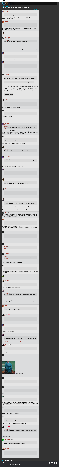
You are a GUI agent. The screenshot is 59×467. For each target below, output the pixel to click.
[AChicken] (3, 22)
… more (7, 258)
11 (37, 9)
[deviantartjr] (3, 276)
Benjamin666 (5, 234)
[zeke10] (3, 33)
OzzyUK (5, 212)
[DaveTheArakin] (3, 147)
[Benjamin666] (3, 199)
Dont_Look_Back (7, 37)
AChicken (6, 21)
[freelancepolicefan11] (3, 11)
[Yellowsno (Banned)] (3, 315)
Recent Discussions (42, 10)
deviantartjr (6, 275)
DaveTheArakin (6, 40)
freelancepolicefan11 (7, 11)
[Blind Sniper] (3, 334)
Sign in (3, 460)
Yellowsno (6, 314)
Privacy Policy (18, 464)
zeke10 (5, 32)
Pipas (5, 451)
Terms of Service (15, 464)
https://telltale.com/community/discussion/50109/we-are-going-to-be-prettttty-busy (13, 341)
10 (36, 9)
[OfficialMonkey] (3, 407)
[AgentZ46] (3, 100)
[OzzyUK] (3, 213)
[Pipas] (3, 396)
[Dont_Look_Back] (3, 38)
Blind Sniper (6, 344)
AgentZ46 (5, 99)
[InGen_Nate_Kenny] (3, 440)
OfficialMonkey (6, 416)
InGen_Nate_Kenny (7, 439)
